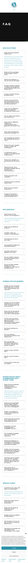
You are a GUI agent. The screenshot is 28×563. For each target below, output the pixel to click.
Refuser (14, 552)
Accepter (14, 548)
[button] (26, 533)
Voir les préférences (14, 556)
